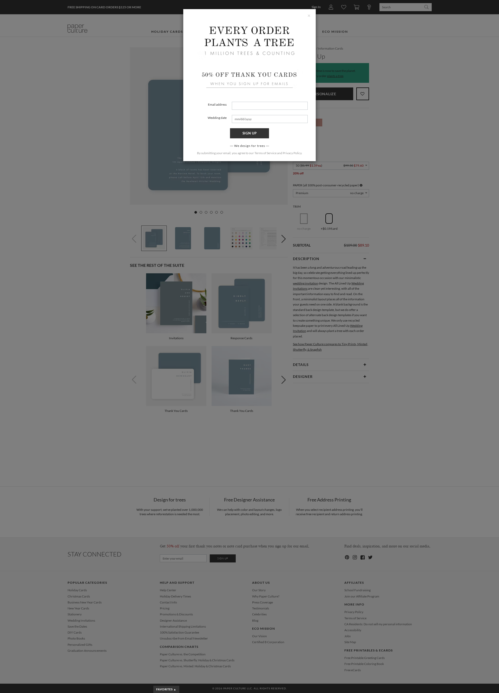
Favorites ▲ (166, 689)
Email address (217, 104)
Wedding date (217, 118)
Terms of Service (265, 153)
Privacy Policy (292, 153)
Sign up (249, 133)
